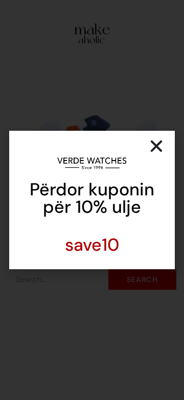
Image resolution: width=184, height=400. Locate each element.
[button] (156, 146)
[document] (92, 200)
